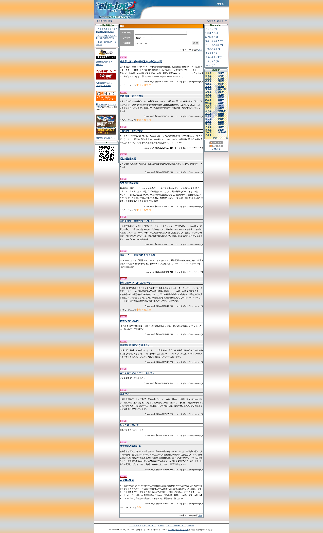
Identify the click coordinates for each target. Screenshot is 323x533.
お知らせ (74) (211, 29)
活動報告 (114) (211, 33)
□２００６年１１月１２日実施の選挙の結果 (106, 37)
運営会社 (161, 525)
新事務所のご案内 (129, 321)
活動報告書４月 (128, 158)
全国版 (99, 21)
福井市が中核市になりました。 (136, 345)
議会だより (126, 394)
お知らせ (190, 525)
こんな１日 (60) (212, 61)
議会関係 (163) (211, 37)
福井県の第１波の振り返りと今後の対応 (141, 61)
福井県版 (108, 21)
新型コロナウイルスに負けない (136, 282)
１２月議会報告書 (129, 425)
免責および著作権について (176, 525)
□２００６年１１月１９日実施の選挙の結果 (106, 30)
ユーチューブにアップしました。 (137, 373)
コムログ (171, 530)
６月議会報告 (127, 480)
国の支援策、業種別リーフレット (137, 221)
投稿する (211, 21)
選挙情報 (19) (211, 53)
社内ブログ (101, 104)
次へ (200, 50)
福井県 (220, 4)
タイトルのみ (141, 43)
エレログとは (151, 525)
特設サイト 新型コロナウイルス (137, 255)
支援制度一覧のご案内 (131, 96)
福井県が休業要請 (129, 183)
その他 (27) (210, 65)
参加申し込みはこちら (106, 138)
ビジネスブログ (182, 530)
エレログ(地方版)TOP (137, 525)
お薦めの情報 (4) (212, 49)
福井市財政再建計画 (130, 446)
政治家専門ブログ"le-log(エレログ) (104, 84)
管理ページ (222, 21)
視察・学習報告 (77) (214, 41)
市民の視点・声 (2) (213, 57)
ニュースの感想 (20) (214, 45)
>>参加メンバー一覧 (219, 138)
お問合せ (216, 149)
